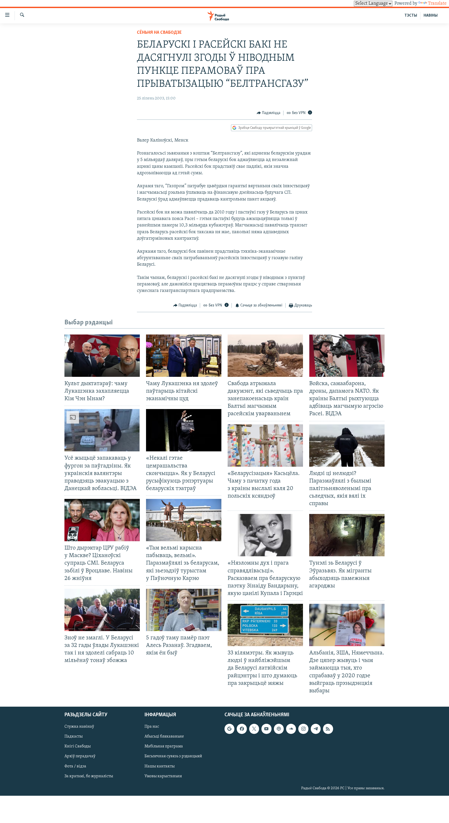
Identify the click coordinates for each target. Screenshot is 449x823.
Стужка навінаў (79, 727)
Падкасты (73, 736)
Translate (437, 3)
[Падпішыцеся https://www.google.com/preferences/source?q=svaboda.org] (229, 729)
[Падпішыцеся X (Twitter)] (254, 729)
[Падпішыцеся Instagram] (303, 729)
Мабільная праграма (163, 746)
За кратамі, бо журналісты (88, 776)
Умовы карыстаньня (163, 776)
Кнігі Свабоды (77, 746)
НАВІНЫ (431, 16)
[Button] (269, 113)
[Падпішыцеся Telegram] (316, 729)
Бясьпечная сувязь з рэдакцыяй (173, 756)
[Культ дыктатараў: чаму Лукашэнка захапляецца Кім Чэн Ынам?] (102, 355)
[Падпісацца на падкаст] (279, 729)
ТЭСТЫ (411, 16)
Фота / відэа (75, 766)
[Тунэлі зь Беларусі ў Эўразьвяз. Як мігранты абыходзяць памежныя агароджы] (347, 535)
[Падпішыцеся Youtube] (266, 729)
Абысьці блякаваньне (164, 736)
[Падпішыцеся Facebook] (242, 729)
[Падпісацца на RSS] (328, 729)
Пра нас (151, 727)
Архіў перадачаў (79, 756)
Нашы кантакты (159, 766)
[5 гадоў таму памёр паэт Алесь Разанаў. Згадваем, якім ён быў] (183, 610)
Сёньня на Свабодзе (159, 32)
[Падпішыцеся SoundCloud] (291, 729)
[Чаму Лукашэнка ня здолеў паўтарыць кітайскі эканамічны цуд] (183, 355)
